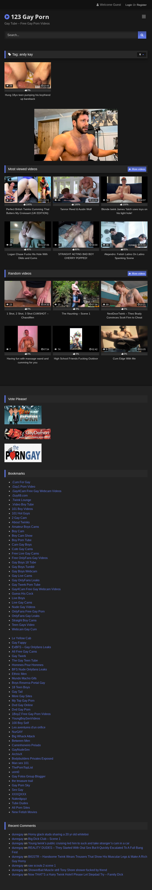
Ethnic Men (19, 673)
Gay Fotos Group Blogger (28, 776)
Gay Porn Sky (21, 785)
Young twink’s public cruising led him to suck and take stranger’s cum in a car (78, 843)
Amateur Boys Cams (25, 526)
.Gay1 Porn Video (23, 486)
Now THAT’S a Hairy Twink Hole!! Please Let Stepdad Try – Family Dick (75, 874)
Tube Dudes (20, 803)
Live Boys (18, 598)
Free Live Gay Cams (25, 553)
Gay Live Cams (22, 575)
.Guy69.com (20, 495)
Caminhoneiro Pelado (26, 745)
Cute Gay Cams (22, 549)
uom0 (15, 772)
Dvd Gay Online (22, 705)
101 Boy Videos (22, 508)
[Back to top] (140, 879)
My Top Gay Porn (23, 700)
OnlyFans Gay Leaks (25, 615)
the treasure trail (22, 780)
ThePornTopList (22, 767)
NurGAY (17, 731)
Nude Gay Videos (23, 607)
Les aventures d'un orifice (28, 727)
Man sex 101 (20, 763)
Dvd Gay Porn (21, 709)
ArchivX (17, 754)
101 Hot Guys (21, 513)
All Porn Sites (21, 807)
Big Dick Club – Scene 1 (44, 838)
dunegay (17, 834)
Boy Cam (18, 531)
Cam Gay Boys (22, 544)
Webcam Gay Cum (24, 629)
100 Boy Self (20, 722)
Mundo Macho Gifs (24, 678)
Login (128, 4)
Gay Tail (17, 691)
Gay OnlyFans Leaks (25, 580)
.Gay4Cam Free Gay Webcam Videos (36, 491)
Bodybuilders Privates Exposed (32, 758)
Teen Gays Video (23, 624)
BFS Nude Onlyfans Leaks (29, 669)
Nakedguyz (19, 798)
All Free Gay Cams (24, 651)
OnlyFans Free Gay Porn (28, 611)
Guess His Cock (22, 593)
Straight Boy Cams (24, 620)
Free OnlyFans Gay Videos (30, 558)
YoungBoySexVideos (26, 718)
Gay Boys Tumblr (23, 566)
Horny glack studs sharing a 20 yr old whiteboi (58, 834)
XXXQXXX (19, 794)
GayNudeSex (21, 749)
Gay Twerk (19, 656)
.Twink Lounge (21, 500)
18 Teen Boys (21, 687)
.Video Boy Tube (23, 504)
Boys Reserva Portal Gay (28, 682)
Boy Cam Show (22, 535)
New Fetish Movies (24, 812)
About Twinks (21, 522)
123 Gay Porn (29, 17)
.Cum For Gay (21, 482)
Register (142, 4)
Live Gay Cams (22, 602)
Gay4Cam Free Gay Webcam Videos (36, 589)
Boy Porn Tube (22, 540)
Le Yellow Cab (21, 638)
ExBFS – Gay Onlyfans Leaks (31, 647)
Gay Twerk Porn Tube (26, 584)
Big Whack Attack (23, 736)
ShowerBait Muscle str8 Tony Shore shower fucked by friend (67, 870)
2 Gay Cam (19, 517)
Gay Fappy (19, 642)
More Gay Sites (22, 696)
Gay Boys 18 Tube (24, 562)
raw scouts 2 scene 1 (42, 865)
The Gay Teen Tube (25, 660)
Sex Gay (17, 789)
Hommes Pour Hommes (27, 665)
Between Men (21, 740)
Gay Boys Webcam (24, 571)
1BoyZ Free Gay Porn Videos (31, 714)
